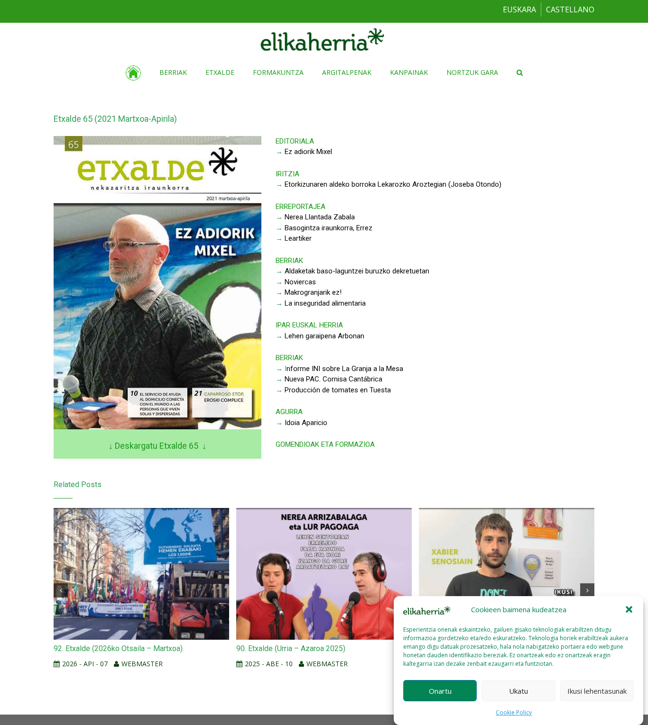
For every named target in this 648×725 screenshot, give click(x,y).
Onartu (440, 690)
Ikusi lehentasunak (597, 690)
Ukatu (518, 690)
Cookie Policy (514, 712)
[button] (629, 609)
